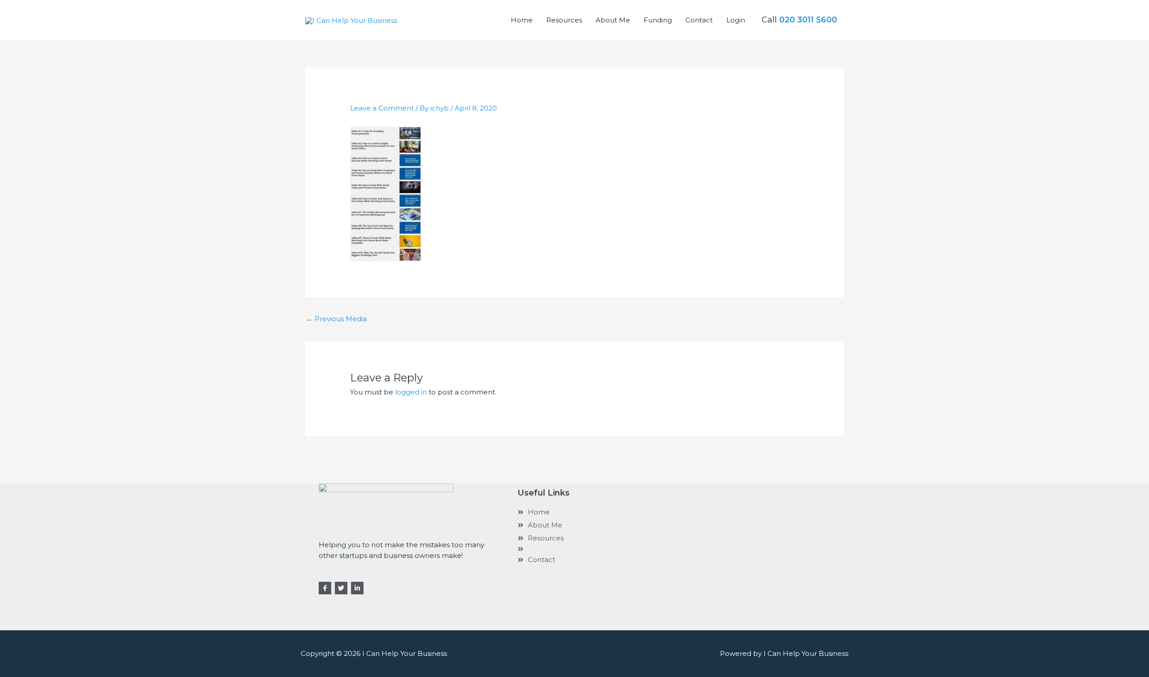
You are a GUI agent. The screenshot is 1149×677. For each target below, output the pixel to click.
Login (735, 20)
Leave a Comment (382, 108)
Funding (658, 20)
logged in (411, 392)
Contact (699, 20)
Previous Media (336, 318)
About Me (613, 20)
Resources (564, 20)
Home (522, 20)
